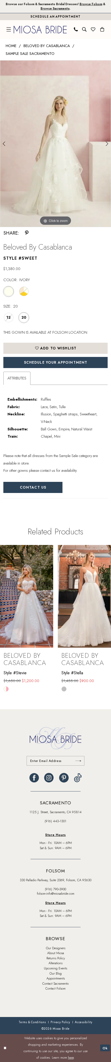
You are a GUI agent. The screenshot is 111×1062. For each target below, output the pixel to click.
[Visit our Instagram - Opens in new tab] (49, 778)
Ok (105, 1047)
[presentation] (47, 596)
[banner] (40, 29)
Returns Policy (55, 958)
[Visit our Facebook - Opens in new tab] (34, 778)
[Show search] (84, 29)
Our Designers (55, 948)
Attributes (16, 378)
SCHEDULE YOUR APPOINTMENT (56, 362)
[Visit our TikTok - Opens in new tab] (78, 778)
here (71, 1057)
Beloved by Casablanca (46, 46)
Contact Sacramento (55, 983)
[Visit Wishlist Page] (93, 29)
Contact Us (33, 487)
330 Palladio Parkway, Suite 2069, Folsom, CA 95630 (55, 880)
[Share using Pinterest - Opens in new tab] (26, 233)
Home (11, 46)
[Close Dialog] (5, 1048)
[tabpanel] (55, 144)
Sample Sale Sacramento (30, 53)
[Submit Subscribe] (78, 761)
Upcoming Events (55, 968)
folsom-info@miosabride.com (55, 893)
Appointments (55, 978)
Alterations (55, 963)
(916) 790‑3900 (55, 889)
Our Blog (56, 973)
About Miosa (55, 953)
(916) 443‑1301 (55, 821)
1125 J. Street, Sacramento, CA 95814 (55, 812)
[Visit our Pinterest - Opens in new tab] (64, 778)
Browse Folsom (91, 4)
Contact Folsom (55, 988)
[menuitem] (8, 29)
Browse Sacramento (55, 8)
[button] (8, 29)
